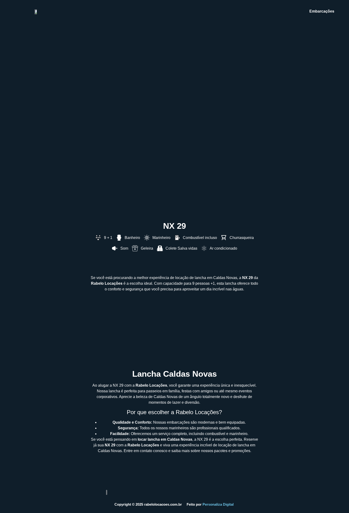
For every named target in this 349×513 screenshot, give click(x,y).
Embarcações (321, 11)
